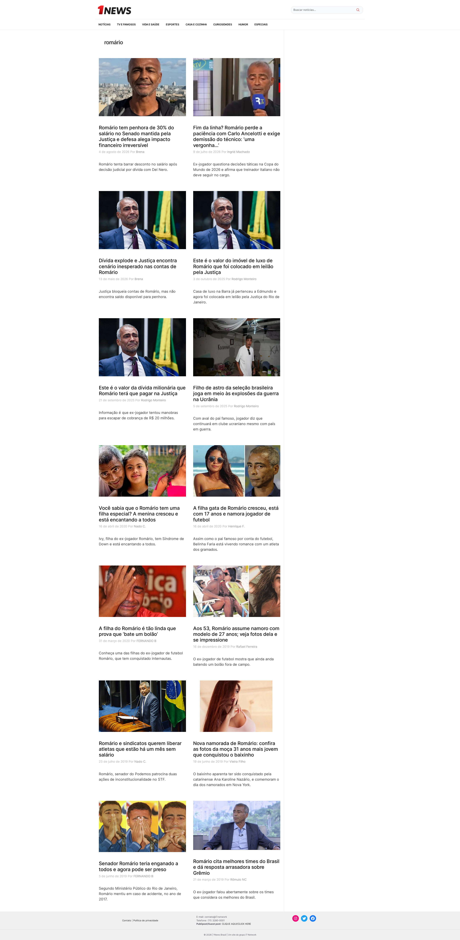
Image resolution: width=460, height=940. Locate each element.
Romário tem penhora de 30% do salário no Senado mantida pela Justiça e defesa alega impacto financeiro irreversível (136, 136)
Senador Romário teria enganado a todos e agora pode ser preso (138, 866)
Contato (126, 920)
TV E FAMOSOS (126, 24)
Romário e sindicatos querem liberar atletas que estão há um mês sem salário (140, 749)
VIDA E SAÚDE (150, 24)
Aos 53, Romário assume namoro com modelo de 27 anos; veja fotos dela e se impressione (236, 634)
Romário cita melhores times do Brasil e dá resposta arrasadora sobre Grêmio (236, 867)
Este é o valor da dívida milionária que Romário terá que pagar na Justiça (142, 390)
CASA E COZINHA (196, 24)
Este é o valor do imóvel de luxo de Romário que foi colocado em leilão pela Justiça (233, 266)
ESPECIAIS (261, 24)
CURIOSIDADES (222, 24)
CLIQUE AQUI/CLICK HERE (236, 923)
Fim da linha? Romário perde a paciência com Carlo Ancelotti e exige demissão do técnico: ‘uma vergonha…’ (236, 136)
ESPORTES (172, 24)
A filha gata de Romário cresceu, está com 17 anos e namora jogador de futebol (236, 514)
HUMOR (243, 24)
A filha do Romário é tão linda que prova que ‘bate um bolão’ (137, 631)
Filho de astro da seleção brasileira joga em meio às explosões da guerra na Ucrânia (236, 393)
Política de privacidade (145, 920)
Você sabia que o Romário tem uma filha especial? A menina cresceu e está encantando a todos (139, 514)
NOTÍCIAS (104, 24)
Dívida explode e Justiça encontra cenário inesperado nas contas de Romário (138, 266)
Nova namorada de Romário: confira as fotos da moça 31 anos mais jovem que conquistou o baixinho (235, 749)
